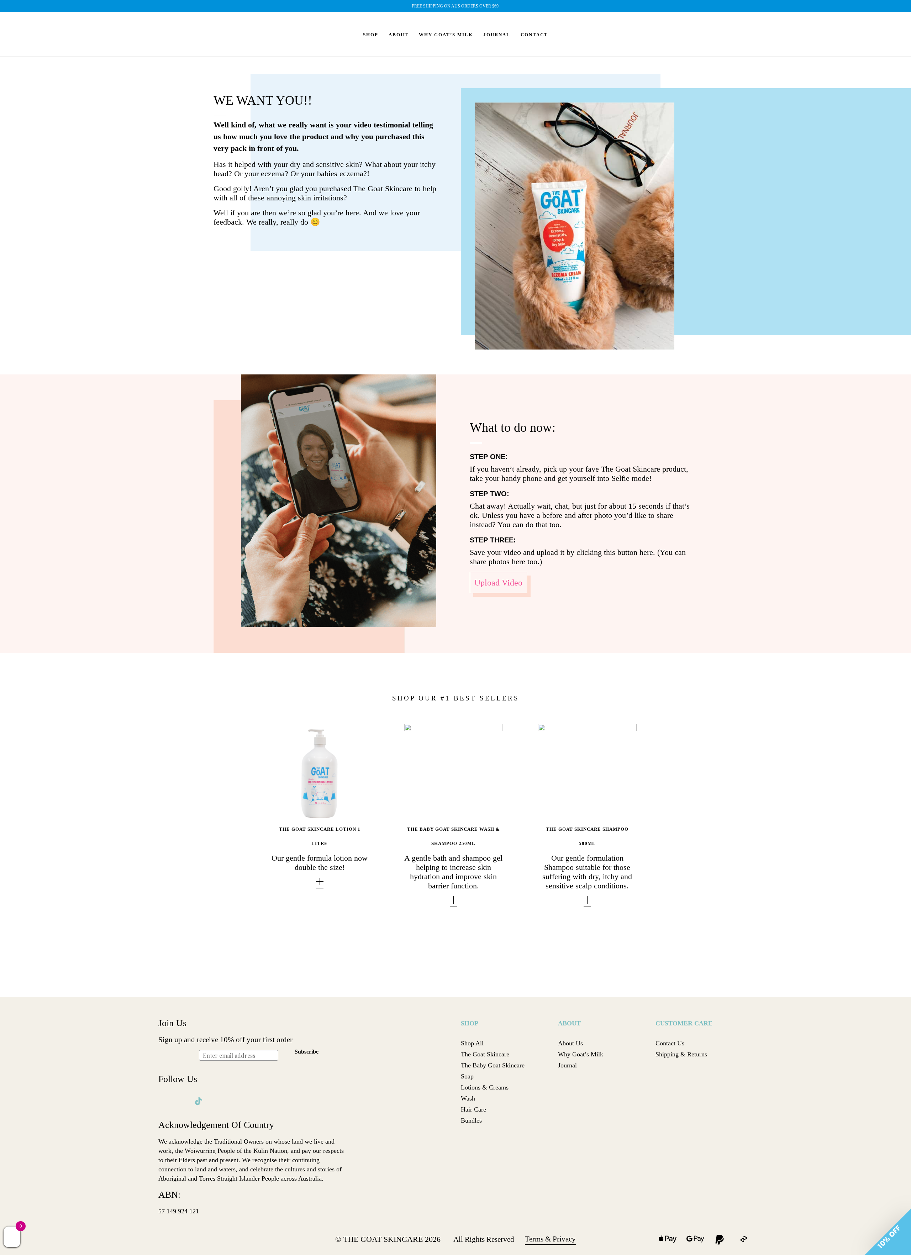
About (399, 34)
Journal (496, 34)
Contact (534, 34)
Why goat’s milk (446, 34)
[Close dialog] (585, 548)
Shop (370, 34)
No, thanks (389, 678)
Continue (388, 659)
